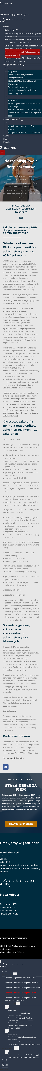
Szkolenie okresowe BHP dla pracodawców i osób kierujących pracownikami (23, 47)
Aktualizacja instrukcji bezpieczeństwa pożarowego (24, 105)
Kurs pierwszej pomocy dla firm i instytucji (21, 127)
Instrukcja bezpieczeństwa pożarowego (24, 109)
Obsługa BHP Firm (15, 78)
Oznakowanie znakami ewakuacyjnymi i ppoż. (24, 114)
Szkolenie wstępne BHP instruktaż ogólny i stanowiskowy (23, 35)
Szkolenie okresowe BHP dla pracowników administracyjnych (22, 53)
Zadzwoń (4, 1069)
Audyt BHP (12, 71)
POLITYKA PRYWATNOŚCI (13, 938)
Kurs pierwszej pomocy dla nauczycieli (24, 132)
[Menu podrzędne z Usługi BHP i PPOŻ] (23, 65)
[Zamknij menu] (0, 961)
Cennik (6, 135)
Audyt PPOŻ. (13, 100)
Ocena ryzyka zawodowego (19, 87)
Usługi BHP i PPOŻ (9, 1004)
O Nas (6, 26)
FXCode (20, 952)
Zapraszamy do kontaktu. (13, 758)
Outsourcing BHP (15, 93)
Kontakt (6, 142)
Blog (5, 139)
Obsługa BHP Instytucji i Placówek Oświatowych (22, 82)
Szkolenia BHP (7, 975)
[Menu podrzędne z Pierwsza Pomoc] (22, 120)
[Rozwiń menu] (2, 152)
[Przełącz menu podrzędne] (15, 974)
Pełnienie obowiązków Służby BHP (22, 90)
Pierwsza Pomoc (8, 1048)
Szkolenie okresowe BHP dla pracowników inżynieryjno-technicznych (22, 59)
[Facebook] (6, 767)
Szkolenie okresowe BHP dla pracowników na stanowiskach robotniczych (22, 41)
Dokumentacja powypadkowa (20, 74)
